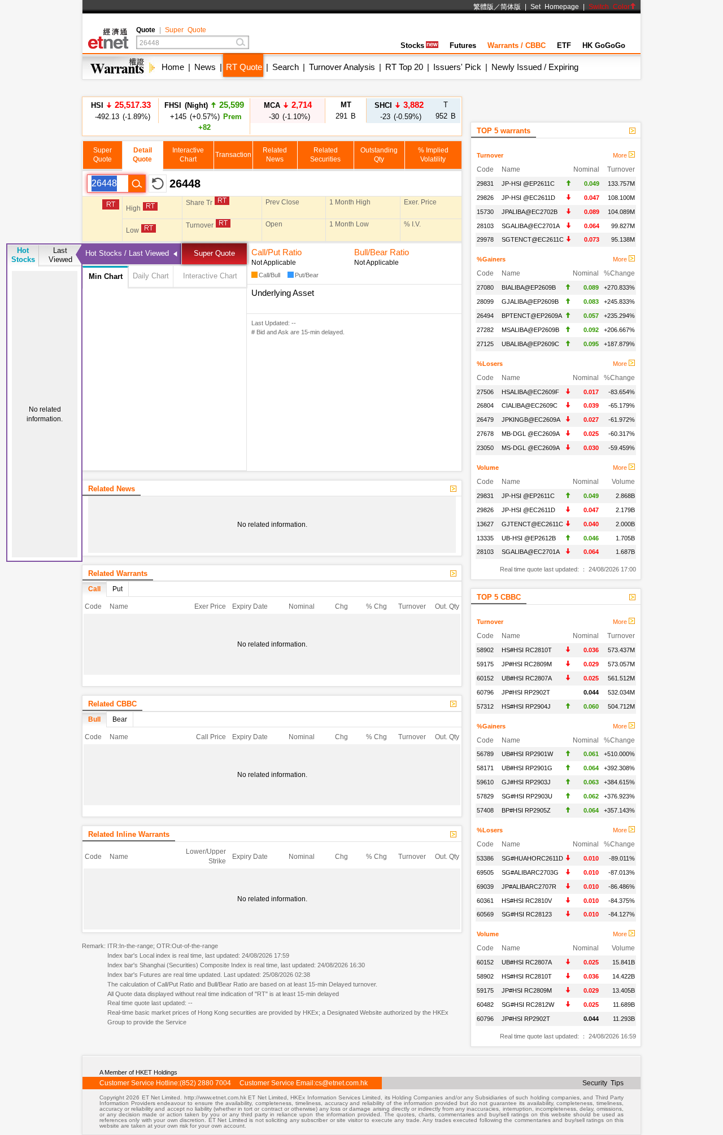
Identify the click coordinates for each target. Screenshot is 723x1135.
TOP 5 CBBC (499, 597)
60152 (485, 678)
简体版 (510, 7)
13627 (485, 524)
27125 (485, 343)
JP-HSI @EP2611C (528, 183)
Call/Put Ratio (276, 252)
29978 (485, 239)
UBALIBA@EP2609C (530, 343)
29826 (485, 197)
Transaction (233, 155)
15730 (485, 211)
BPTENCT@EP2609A (532, 315)
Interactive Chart (210, 276)
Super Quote (185, 30)
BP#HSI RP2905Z (526, 810)
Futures (463, 45)
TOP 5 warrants (503, 130)
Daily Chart (151, 276)
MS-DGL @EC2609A (531, 447)
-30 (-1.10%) (288, 110)
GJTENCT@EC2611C (532, 524)
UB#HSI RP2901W (527, 753)
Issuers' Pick (457, 67)
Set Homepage (554, 7)
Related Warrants (117, 573)
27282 (485, 329)
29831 (485, 183)
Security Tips (603, 1083)
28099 (485, 301)
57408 (485, 810)
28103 (485, 225)
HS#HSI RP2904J (526, 706)
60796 (485, 692)
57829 (485, 796)
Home (173, 67)
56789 (485, 753)
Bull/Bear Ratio (381, 252)
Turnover (490, 155)
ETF (564, 45)
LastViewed (60, 255)
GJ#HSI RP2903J (526, 782)
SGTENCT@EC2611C (533, 239)
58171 (485, 768)
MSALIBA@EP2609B (530, 329)
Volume (488, 467)
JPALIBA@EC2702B (530, 211)
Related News (111, 488)
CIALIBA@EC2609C (530, 405)
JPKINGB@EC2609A (531, 419)
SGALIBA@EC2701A (531, 225)
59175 (485, 664)
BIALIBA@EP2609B (529, 287)
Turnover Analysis (342, 67)
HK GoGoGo (603, 45)
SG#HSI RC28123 (527, 914)
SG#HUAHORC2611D (532, 858)
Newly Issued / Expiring (534, 67)
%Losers (490, 363)
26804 (485, 405)
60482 (485, 1004)
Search (285, 67)
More (621, 155)
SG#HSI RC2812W (528, 1004)
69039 (485, 886)
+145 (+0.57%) (204, 116)
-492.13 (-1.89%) (121, 110)
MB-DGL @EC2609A (531, 433)
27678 (485, 433)
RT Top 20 (404, 67)
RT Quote (244, 67)
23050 (485, 447)
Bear (119, 719)
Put (117, 589)
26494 (485, 315)
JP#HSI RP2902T (526, 692)
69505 (485, 872)
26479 (485, 419)
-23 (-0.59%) (399, 110)
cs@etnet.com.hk (341, 1083)
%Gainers (491, 259)
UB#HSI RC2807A (527, 678)
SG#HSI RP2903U (527, 796)
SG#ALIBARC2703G (530, 872)
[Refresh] (158, 183)
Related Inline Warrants (128, 834)
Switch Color (609, 7)
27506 (485, 391)
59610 (485, 782)
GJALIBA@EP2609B (530, 301)
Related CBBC (112, 704)
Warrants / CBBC (516, 45)
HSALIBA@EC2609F (530, 391)
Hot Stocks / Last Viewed (127, 253)
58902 (485, 650)
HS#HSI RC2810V (527, 900)
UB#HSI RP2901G (527, 768)
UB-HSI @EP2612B (529, 538)
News (205, 67)
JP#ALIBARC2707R (529, 886)
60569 (485, 914)
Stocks (412, 45)
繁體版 (483, 7)
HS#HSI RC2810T (527, 650)
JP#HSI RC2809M (527, 664)
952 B (445, 110)
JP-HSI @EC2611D (528, 197)
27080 (485, 287)
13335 (485, 538)
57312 (485, 706)
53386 (485, 858)
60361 (485, 900)
